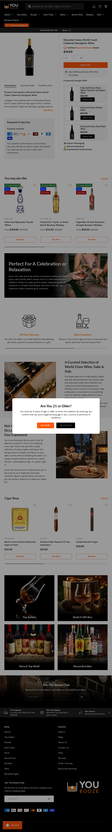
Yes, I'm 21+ (45, 425)
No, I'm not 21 (65, 425)
